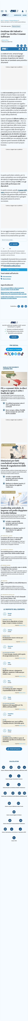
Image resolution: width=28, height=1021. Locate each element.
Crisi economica (7, 276)
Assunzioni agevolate (8, 594)
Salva (22, 49)
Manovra (4, 580)
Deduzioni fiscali (7, 736)
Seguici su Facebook (15, 349)
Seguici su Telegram (14, 269)
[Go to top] (25, 1015)
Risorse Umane (16, 26)
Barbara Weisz (22, 625)
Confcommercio (9, 372)
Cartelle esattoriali (8, 687)
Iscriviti (14, 337)
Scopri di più (17, 15)
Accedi (24, 15)
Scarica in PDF (26, 49)
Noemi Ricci (5, 40)
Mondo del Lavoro (9, 445)
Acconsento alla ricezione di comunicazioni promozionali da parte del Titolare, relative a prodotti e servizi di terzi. (13, 253)
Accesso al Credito (7, 549)
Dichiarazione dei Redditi (9, 652)
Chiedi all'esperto (15, 749)
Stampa (19, 49)
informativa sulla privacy (11, 265)
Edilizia (4, 668)
